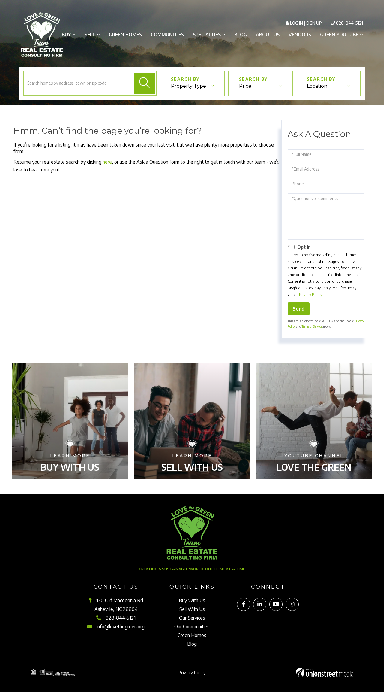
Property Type (188, 86)
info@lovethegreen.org (121, 627)
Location (317, 86)
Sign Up (314, 23)
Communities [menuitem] (167, 35)
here (107, 162)
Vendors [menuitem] (300, 35)
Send (298, 309)
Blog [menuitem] (240, 35)
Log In (296, 23)
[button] (144, 83)
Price (245, 86)
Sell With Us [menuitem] (192, 609)
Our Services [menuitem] (192, 618)
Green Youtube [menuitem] (339, 35)
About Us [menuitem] (268, 35)
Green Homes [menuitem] (125, 35)
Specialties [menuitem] (207, 35)
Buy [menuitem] (66, 35)
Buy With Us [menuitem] (192, 600)
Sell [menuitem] (90, 35)
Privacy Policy (310, 294)
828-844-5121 (349, 23)
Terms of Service (312, 326)
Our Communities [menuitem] (192, 627)
